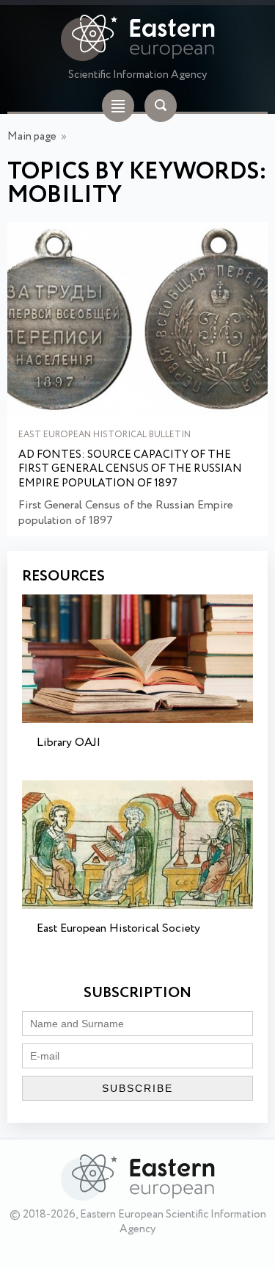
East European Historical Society (118, 928)
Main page (31, 137)
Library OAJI (68, 742)
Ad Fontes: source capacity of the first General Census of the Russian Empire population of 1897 (130, 470)
